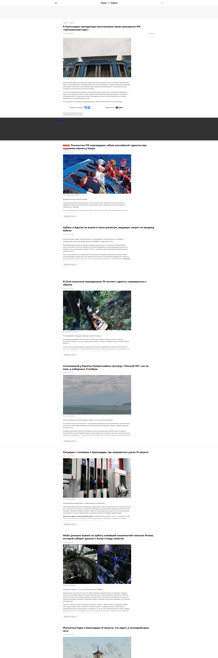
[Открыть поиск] (162, 3)
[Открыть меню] (56, 3)
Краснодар (79, 114)
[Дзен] (119, 108)
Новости (71, 23)
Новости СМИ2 (60, 121)
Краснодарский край (69, 114)
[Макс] (85, 107)
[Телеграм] (89, 107)
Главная (65, 23)
